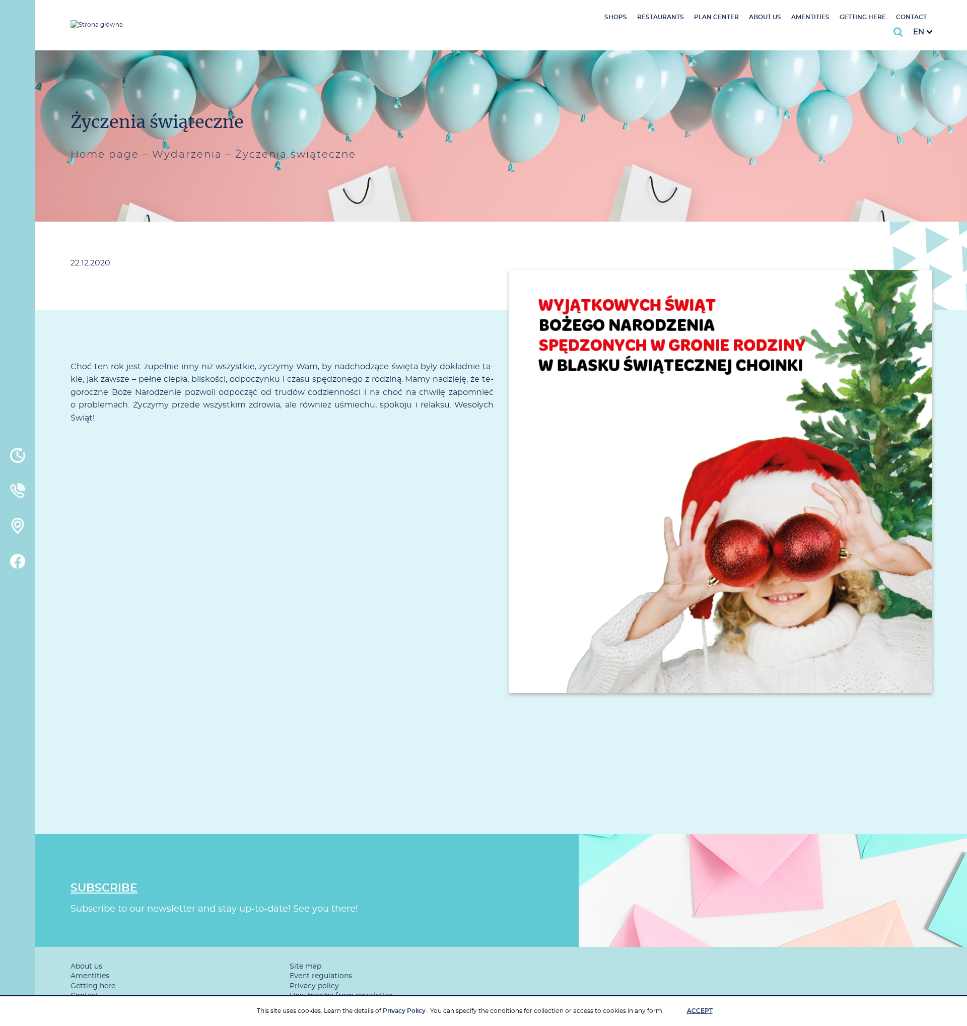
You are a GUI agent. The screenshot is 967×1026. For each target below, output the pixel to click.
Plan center (716, 17)
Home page (105, 155)
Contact (911, 17)
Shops (615, 17)
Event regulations (321, 976)
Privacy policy (314, 986)
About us (765, 17)
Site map (305, 966)
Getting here (863, 17)
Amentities (810, 17)
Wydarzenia (187, 155)
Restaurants (660, 17)
